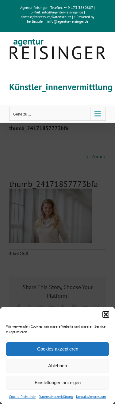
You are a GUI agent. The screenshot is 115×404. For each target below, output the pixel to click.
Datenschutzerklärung (56, 396)
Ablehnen (57, 365)
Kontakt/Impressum (91, 396)
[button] (106, 314)
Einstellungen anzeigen (58, 382)
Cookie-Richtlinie (22, 396)
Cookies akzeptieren (57, 348)
